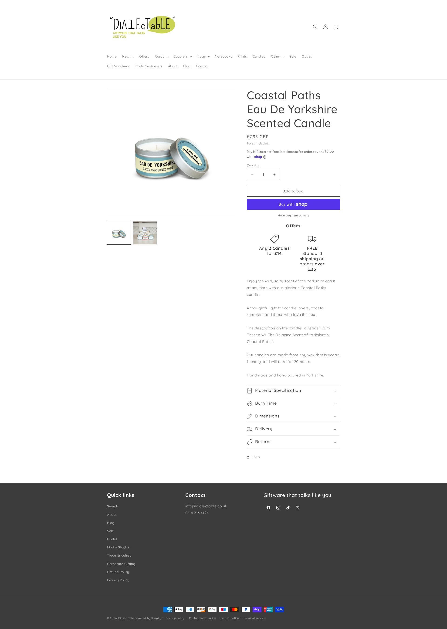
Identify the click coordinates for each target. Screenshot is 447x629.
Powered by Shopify (148, 618)
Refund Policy (118, 572)
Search (112, 506)
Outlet (112, 539)
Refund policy (229, 618)
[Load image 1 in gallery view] (119, 233)
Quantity (253, 165)
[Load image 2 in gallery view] (145, 233)
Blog (110, 523)
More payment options (293, 215)
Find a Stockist (119, 547)
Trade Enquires (119, 555)
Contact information (202, 618)
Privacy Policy (118, 580)
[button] (161, 56)
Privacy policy (175, 618)
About (112, 515)
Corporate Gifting (121, 564)
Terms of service (254, 618)
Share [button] (256, 457)
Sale (110, 531)
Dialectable (126, 618)
